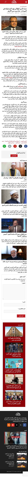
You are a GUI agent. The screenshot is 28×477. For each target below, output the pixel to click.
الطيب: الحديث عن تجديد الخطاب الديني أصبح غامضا (14, 206)
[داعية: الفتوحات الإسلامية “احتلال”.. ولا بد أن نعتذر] (14, 169)
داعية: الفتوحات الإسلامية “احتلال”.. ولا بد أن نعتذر (15, 178)
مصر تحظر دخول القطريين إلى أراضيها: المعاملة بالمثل (13, 386)
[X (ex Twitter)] (20, 425)
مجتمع (25, 6)
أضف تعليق (17, 12)
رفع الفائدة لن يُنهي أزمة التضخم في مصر (14, 339)
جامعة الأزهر (20, 86)
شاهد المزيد (14, 155)
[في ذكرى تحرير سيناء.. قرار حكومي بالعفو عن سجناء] (14, 395)
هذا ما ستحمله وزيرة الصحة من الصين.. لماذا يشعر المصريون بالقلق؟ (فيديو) (16, 447)
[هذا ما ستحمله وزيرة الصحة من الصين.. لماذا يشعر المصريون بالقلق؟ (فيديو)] (15, 438)
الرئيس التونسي (24, 141)
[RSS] (8, 425)
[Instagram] (16, 425)
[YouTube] (12, 425)
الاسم (23, 302)
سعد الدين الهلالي (11, 142)
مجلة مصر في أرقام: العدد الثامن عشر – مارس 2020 (9, 455)
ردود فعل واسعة (18, 46)
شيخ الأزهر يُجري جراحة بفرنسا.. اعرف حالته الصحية (15, 262)
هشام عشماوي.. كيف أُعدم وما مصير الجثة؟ (13, 355)
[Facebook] (24, 425)
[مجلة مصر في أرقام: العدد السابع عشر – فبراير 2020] (22, 464)
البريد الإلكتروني (21, 308)
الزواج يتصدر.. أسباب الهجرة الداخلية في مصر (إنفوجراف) (13, 370)
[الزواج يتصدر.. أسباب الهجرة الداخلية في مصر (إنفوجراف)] (14, 363)
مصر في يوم (9, 471)
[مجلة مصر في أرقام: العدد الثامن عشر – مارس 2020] (22, 456)
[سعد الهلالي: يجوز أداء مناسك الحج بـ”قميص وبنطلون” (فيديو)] (14, 225)
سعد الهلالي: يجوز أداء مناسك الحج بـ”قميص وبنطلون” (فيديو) (15, 235)
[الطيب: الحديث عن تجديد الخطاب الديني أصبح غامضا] (14, 196)
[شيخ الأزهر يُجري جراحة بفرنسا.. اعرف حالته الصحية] (14, 253)
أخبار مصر (22, 6)
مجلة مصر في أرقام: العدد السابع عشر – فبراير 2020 (9, 463)
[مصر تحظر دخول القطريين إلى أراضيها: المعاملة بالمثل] (14, 379)
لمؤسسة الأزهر (9, 77)
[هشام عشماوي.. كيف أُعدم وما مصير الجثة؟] (14, 347)
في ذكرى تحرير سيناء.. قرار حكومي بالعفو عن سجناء (13, 402)
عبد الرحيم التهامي (10, 12)
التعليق (23, 283)
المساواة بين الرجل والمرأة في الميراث (12, 141)
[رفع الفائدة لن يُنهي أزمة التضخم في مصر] (14, 332)
